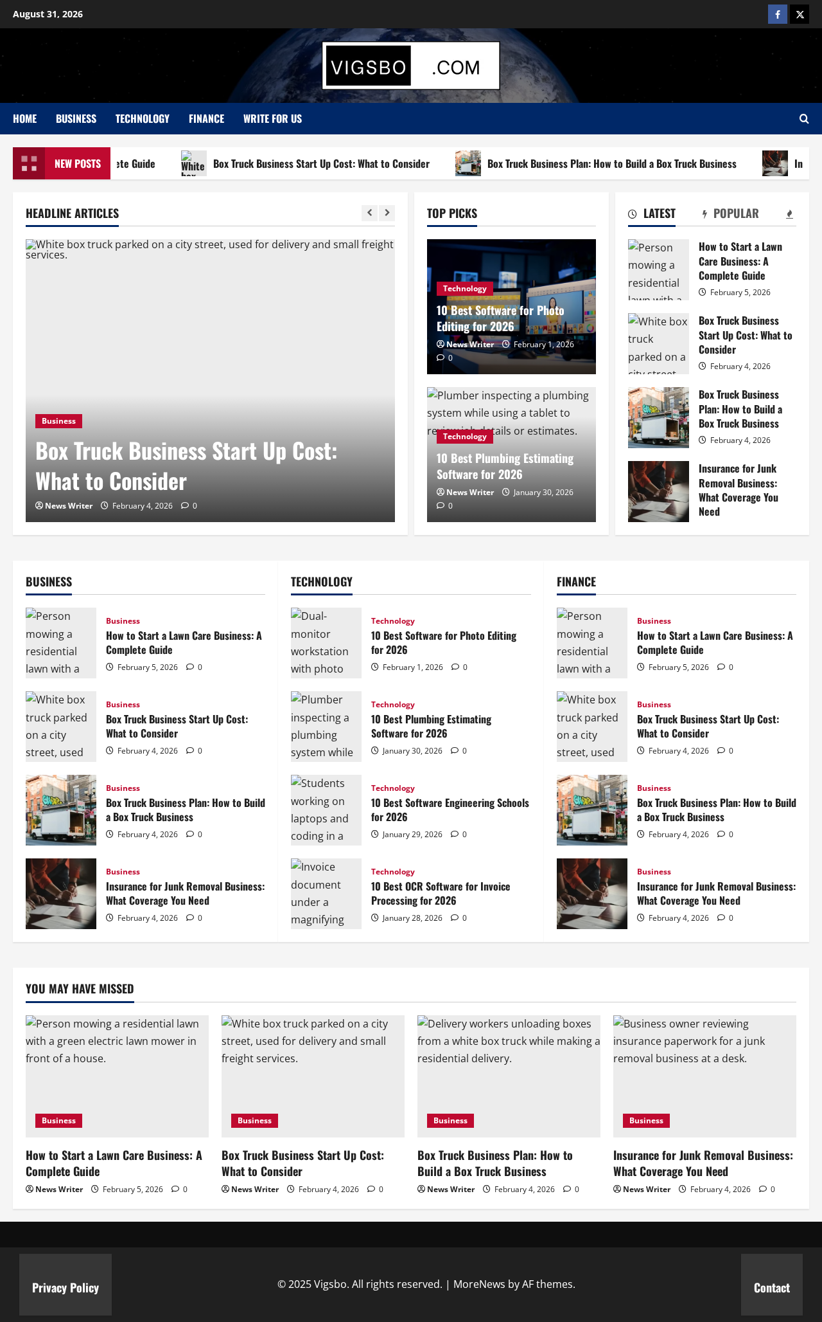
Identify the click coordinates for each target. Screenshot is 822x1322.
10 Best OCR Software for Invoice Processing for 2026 (326, 893)
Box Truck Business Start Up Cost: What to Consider (300, 163)
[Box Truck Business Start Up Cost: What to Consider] (210, 380)
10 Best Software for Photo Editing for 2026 (500, 318)
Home (25, 118)
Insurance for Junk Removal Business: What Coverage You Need (658, 491)
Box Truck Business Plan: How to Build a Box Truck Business (590, 163)
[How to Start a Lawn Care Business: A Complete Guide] (117, 1076)
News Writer (68, 505)
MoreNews (479, 1284)
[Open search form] (804, 118)
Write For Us (272, 118)
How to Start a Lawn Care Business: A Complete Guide (658, 269)
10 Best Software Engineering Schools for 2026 (326, 810)
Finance (206, 118)
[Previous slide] (370, 213)
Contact (772, 1287)
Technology (143, 118)
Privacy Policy (65, 1287)
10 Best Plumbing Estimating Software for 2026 (505, 465)
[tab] (652, 215)
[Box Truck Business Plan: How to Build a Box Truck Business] (508, 1076)
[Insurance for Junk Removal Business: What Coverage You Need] (704, 1076)
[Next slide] (387, 213)
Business (76, 118)
